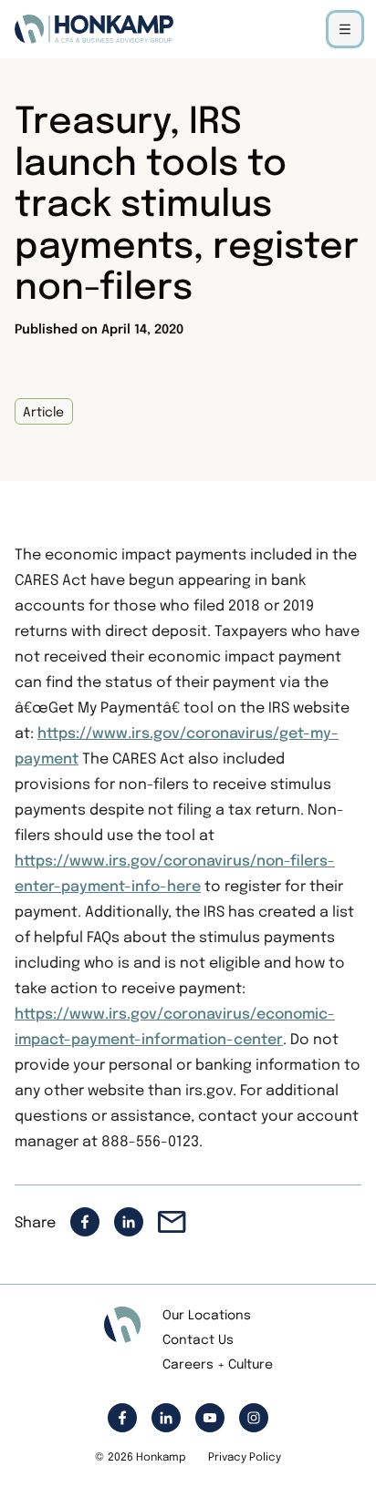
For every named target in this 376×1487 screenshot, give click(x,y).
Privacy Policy (244, 1457)
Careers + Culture (217, 1365)
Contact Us (198, 1340)
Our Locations (206, 1315)
